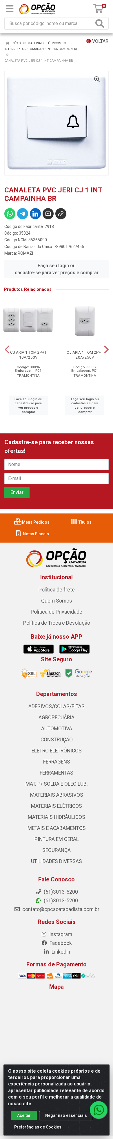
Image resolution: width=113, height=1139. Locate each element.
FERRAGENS (56, 762)
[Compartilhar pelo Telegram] (22, 213)
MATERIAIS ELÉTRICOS (56, 806)
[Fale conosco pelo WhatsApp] (98, 1110)
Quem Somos (56, 601)
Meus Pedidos (35, 522)
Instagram (60, 934)
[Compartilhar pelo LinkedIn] (35, 213)
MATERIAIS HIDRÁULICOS (56, 817)
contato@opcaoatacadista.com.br (60, 909)
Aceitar (24, 1115)
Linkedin (60, 952)
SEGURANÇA (56, 850)
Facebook (60, 943)
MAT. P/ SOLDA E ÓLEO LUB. (56, 784)
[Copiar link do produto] (60, 213)
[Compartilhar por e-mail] (48, 213)
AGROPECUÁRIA (56, 717)
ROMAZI (25, 253)
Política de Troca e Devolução (56, 623)
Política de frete (57, 590)
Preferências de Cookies (37, 1127)
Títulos (85, 522)
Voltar (99, 41)
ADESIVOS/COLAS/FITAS (56, 706)
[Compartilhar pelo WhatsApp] (9, 213)
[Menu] (9, 8)
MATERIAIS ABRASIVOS (56, 795)
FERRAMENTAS (56, 773)
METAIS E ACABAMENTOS (57, 828)
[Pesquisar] (101, 23)
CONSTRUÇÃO (57, 740)
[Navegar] (7, 349)
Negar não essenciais (66, 1115)
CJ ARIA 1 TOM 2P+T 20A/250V (85, 354)
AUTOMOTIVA (56, 728)
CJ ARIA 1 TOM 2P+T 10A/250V (28, 354)
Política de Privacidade (56, 612)
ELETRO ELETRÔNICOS (57, 751)
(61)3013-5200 (60, 901)
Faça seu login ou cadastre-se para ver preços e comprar (57, 269)
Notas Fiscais (35, 534)
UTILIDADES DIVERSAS (56, 861)
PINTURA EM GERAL (56, 839)
